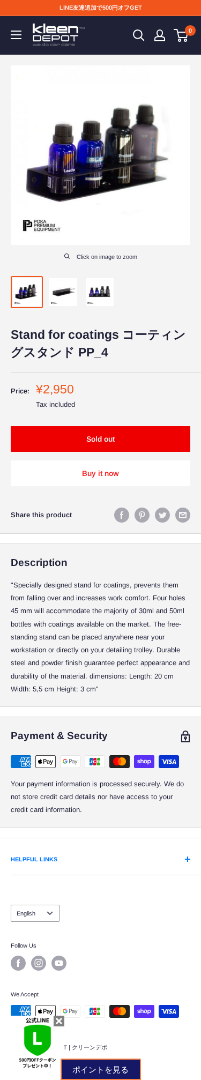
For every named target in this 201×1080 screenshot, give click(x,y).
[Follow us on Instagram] (38, 963)
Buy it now (100, 473)
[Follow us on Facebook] (18, 963)
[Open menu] (16, 35)
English (26, 913)
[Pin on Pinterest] (142, 515)
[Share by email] (182, 515)
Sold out (100, 439)
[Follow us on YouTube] (58, 963)
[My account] (159, 35)
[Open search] (139, 35)
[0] (181, 35)
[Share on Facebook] (121, 515)
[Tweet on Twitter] (162, 515)
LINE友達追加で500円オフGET (100, 7)
